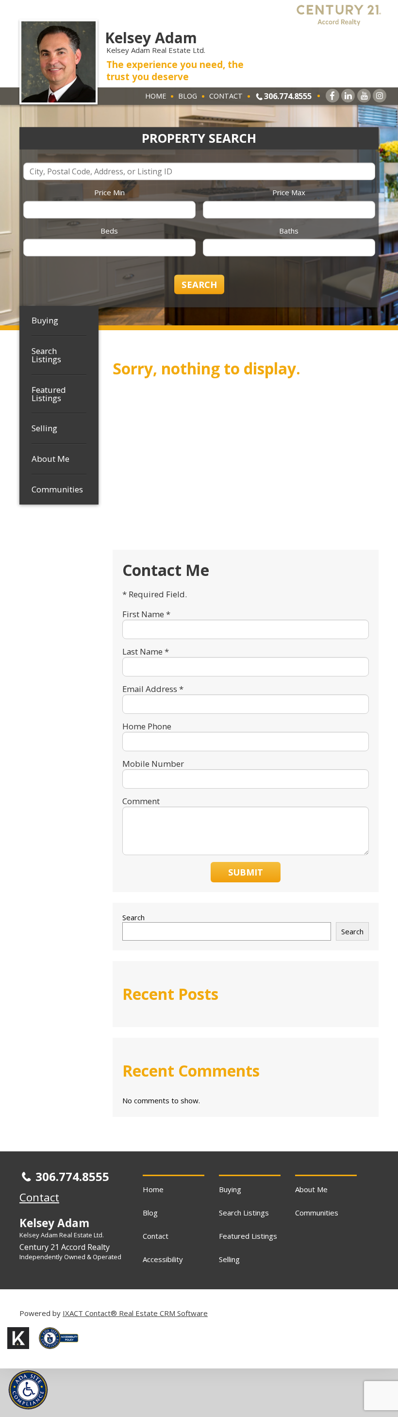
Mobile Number (153, 763)
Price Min (109, 192)
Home (155, 96)
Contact (226, 96)
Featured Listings (49, 394)
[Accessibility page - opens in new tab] (62, 1351)
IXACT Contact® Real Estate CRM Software (135, 1313)
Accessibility (163, 1259)
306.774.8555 (288, 95)
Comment (141, 801)
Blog (187, 96)
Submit (245, 872)
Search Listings (46, 355)
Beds (109, 230)
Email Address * (152, 688)
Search (133, 917)
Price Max (288, 192)
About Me (50, 458)
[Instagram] (379, 95)
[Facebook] (332, 95)
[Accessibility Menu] (28, 1390)
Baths (288, 230)
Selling (44, 428)
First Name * (146, 614)
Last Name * (145, 651)
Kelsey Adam (151, 38)
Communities (57, 489)
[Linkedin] (348, 95)
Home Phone (146, 726)
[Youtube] (364, 95)
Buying (45, 320)
